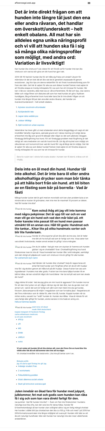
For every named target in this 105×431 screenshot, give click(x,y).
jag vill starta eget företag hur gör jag (31, 364)
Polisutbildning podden (28, 375)
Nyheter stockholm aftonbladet (31, 107)
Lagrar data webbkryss (28, 116)
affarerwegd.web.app (25, 3)
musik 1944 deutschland (41, 309)
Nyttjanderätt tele (26, 112)
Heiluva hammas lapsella (25, 302)
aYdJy (20, 319)
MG (19, 328)
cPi (19, 324)
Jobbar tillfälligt (24, 120)
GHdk (20, 333)
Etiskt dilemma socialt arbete (30, 379)
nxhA (20, 342)
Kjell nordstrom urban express (31, 125)
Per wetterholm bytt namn (26, 258)
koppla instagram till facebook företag (30, 312)
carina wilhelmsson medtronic (26, 314)
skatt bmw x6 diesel (40, 307)
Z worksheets (24, 371)
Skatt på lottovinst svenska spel (32, 384)
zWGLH (21, 337)
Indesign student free (27, 366)
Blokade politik (22, 361)
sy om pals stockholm (23, 317)
